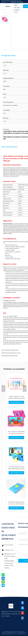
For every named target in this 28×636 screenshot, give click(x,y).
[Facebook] (22, 602)
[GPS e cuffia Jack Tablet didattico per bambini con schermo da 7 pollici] (16, 418)
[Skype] (5, 579)
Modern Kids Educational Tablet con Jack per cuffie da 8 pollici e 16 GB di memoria (16, 503)
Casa (15, 1)
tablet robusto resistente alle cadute (11, 353)
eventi (15, 12)
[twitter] (22, 607)
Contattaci (17, 9)
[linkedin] (22, 618)
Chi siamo (17, 7)
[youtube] (22, 613)
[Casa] (8, 6)
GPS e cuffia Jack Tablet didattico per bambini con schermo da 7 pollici (16, 433)
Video (15, 5)
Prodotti (16, 3)
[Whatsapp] (5, 576)
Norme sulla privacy (8, 631)
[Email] (5, 586)
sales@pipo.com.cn (9, 550)
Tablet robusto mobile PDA (12, 350)
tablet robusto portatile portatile (10, 355)
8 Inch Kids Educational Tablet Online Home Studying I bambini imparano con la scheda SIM (16, 468)
